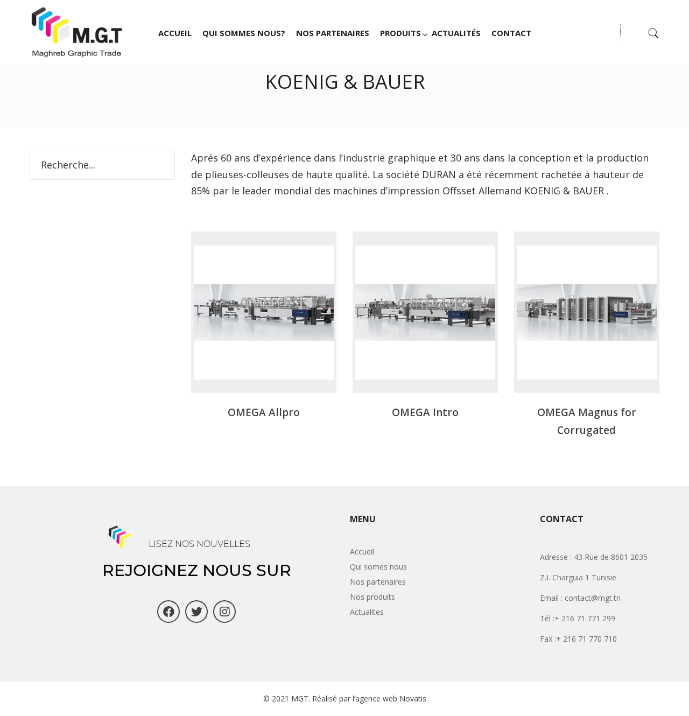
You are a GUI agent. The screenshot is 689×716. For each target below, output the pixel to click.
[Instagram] (224, 611)
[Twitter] (196, 611)
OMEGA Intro (425, 412)
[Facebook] (168, 611)
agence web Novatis (390, 698)
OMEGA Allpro (264, 412)
